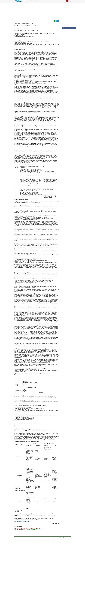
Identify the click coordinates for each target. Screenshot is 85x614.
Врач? (67, 1)
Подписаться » (66, 27)
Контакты (22, 537)
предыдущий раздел (18, 521)
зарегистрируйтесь (35, 529)
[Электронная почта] (54, 21)
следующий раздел (25, 521)
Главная (17, 537)
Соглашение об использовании (28, 1)
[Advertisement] (42, 12)
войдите (28, 529)
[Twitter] (56, 21)
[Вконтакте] (58, 21)
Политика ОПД (28, 537)
